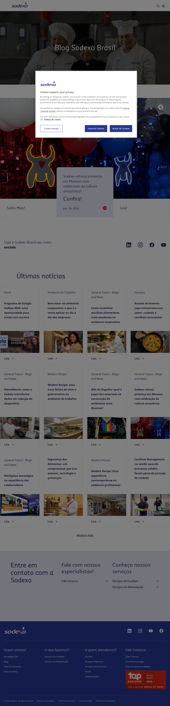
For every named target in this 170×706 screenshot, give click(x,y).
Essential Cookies (96, 128)
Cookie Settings (51, 128)
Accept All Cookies (121, 128)
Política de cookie (52, 119)
